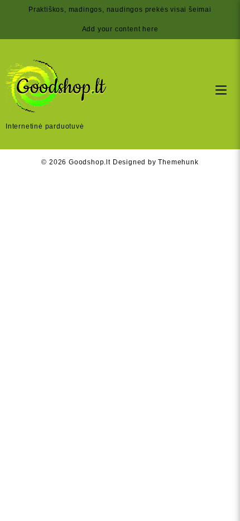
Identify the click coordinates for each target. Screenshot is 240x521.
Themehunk (178, 162)
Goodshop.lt (90, 162)
